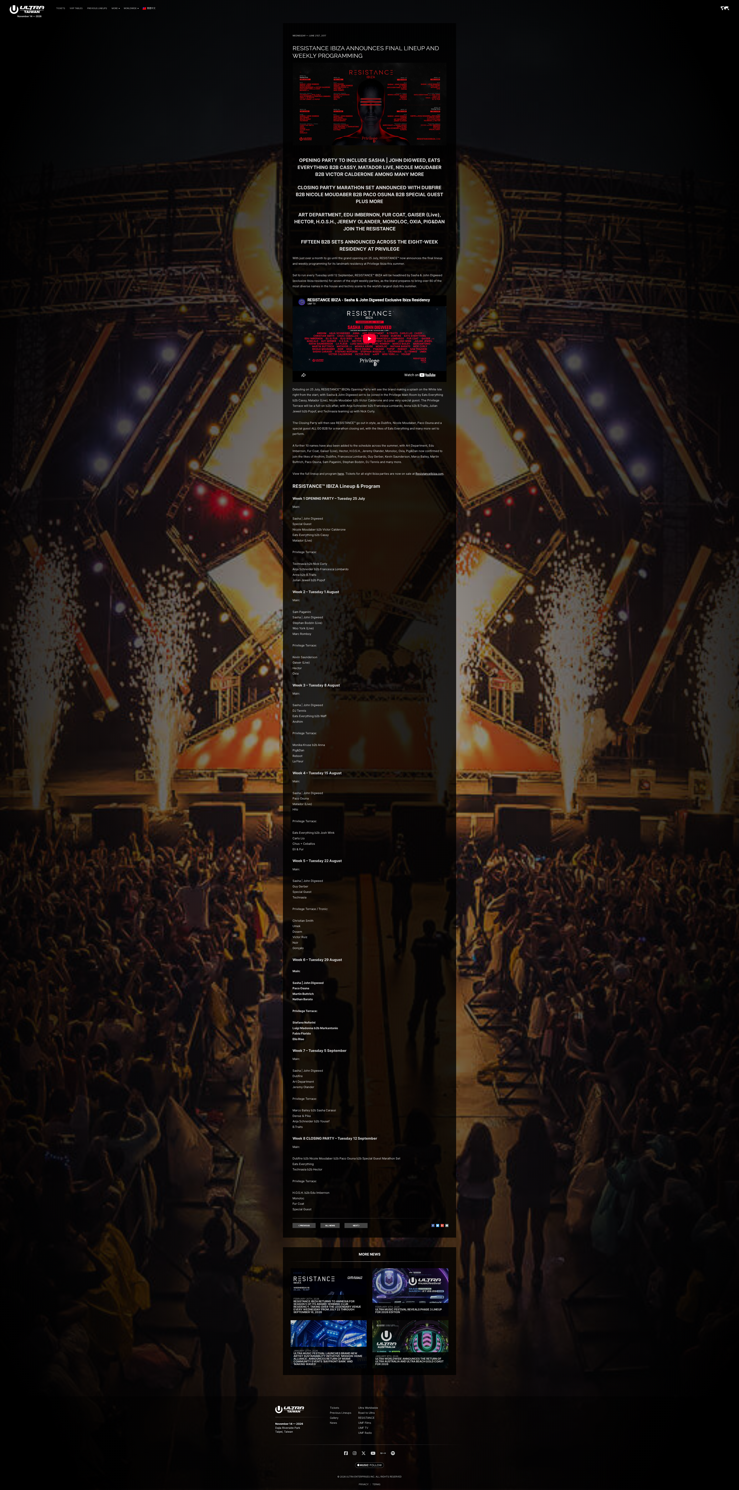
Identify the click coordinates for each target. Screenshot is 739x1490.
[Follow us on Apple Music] (369, 1465)
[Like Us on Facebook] (346, 1453)
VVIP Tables (76, 8)
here (341, 473)
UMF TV (363, 1427)
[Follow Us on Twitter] (363, 1453)
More (115, 8)
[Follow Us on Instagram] (354, 1453)
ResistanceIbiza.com (429, 473)
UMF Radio (365, 1432)
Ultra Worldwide (368, 1407)
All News (330, 1225)
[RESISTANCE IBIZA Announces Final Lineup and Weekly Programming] (369, 144)
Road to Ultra (366, 1412)
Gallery (334, 1417)
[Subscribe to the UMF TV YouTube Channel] (373, 1453)
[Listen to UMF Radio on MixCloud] (383, 1453)
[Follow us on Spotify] (393, 1453)
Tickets (60, 8)
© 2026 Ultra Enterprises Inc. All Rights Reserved (369, 1476)
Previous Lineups (97, 8)
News (333, 1422)
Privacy (364, 1484)
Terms (376, 1484)
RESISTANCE (366, 1417)
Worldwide (130, 8)
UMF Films (364, 1422)
